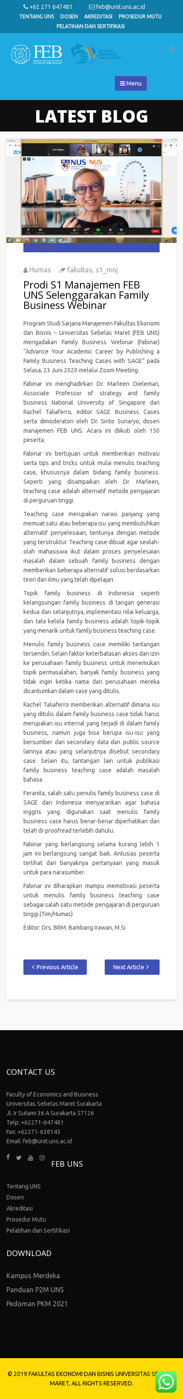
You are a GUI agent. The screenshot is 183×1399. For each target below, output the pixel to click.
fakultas (79, 270)
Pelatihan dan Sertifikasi (91, 26)
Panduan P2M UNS (35, 1289)
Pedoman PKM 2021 (37, 1304)
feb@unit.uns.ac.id (120, 6)
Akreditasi (98, 16)
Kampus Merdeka (33, 1275)
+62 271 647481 (50, 6)
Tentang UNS (36, 16)
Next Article (128, 967)
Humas (40, 270)
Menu (133, 83)
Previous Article (57, 967)
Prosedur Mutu (140, 16)
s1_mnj (107, 270)
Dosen (69, 16)
